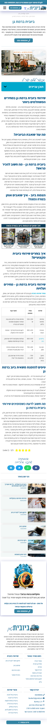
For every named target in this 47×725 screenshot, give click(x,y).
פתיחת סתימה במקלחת (17, 498)
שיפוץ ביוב (22, 526)
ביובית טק (32, 16)
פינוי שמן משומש (20, 554)
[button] (4, 7)
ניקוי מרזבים (22, 540)
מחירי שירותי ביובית (39, 293)
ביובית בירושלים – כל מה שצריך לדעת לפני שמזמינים (15, 485)
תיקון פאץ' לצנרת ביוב (18, 512)
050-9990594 (9, 2)
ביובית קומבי (16, 675)
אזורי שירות (25, 16)
